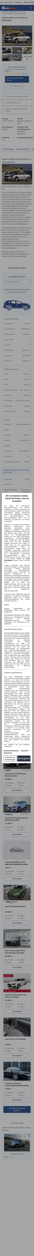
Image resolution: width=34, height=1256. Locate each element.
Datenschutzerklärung (11, 751)
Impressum (25, 751)
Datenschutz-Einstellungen (10, 758)
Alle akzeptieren (24, 758)
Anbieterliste (8, 753)
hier (5, 562)
